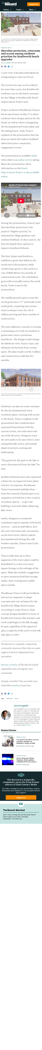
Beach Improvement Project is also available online (20, 172)
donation (15, 685)
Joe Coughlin (6, 62)
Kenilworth (4, 47)
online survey (25, 160)
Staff (19, 764)
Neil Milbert (21, 746)
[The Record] (9, 4)
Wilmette (19, 737)
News (9, 47)
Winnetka (19, 755)
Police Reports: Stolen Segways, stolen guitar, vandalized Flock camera (26, 760)
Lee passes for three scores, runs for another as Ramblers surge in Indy (28, 741)
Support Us (33, 4)
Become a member (9, 664)
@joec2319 (26, 725)
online (34, 155)
